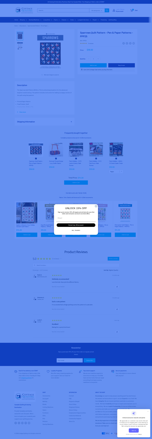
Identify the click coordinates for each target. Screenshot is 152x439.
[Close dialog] (96, 206)
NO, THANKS (76, 230)
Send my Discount (76, 225)
